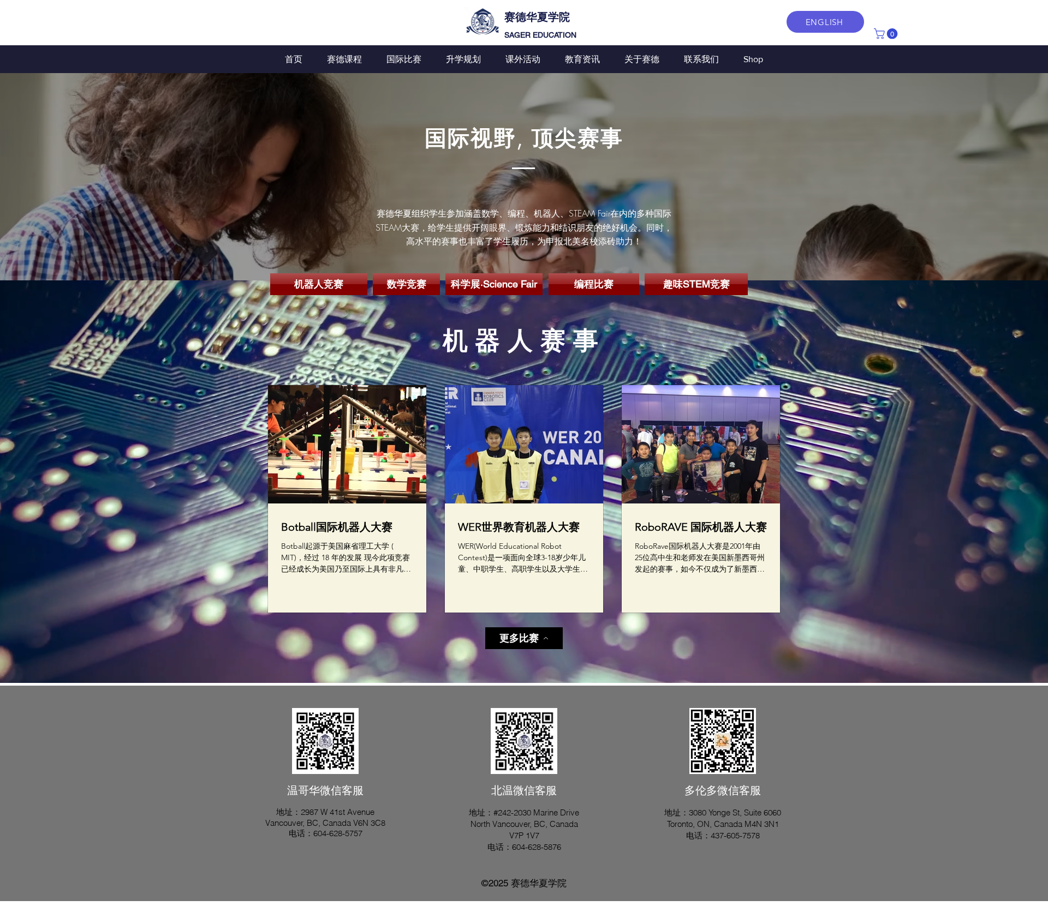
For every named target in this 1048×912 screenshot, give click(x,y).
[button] (887, 33)
